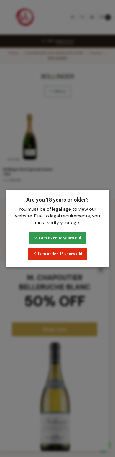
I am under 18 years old (59, 254)
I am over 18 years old (59, 238)
